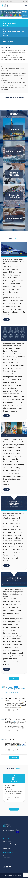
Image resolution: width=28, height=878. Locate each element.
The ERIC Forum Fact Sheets (12, 439)
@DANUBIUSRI (18, 702)
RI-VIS (4, 855)
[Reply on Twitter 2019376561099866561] (6, 750)
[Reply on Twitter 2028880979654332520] (6, 710)
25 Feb (23, 719)
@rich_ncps (8, 723)
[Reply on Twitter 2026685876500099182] (6, 730)
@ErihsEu (11, 702)
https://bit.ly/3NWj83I (21, 745)
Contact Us (6, 846)
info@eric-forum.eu (7, 1)
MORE (6, 319)
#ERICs (24, 725)
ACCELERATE (6, 858)
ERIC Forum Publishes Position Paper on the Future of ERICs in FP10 (13, 261)
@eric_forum (17, 698)
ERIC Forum (9, 698)
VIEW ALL (14, 678)
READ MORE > (6, 25)
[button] (14, 14)
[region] (14, 14)
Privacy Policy (6, 848)
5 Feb (23, 740)
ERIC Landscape (7, 841)
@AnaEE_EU (15, 721)
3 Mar (23, 698)
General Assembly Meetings (9, 844)
